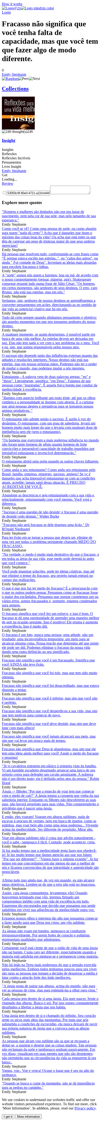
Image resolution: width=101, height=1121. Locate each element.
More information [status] (28, 1116)
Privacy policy (85, 1108)
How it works (12, 4)
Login (6, 12)
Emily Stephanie (14, 74)
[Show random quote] (10, 79)
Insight (8, 140)
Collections (15, 89)
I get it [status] (8, 1116)
